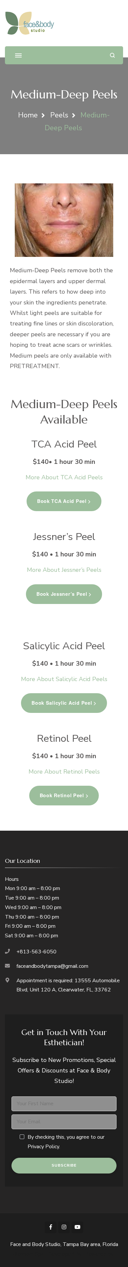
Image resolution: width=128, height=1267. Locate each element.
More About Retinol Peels (64, 772)
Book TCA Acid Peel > (64, 501)
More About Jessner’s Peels (64, 570)
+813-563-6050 (36, 951)
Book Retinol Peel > (64, 795)
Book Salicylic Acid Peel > (64, 702)
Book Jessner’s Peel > (64, 594)
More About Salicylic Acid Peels (64, 679)
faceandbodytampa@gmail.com (52, 966)
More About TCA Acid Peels (64, 477)
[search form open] (112, 55)
